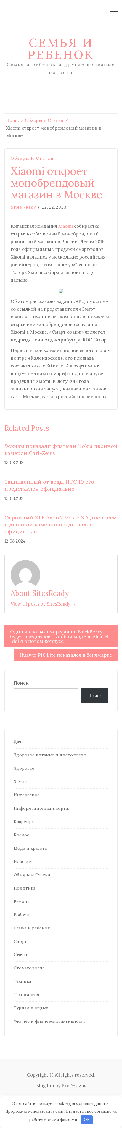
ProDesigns (74, 1085)
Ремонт (22, 901)
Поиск (21, 683)
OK (87, 1119)
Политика (24, 888)
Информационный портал (42, 808)
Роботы (22, 914)
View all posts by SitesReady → (43, 604)
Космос (21, 834)
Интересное (27, 795)
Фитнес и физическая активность (50, 1021)
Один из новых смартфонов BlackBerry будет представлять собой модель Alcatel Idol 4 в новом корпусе (59, 636)
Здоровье (24, 768)
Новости (23, 861)
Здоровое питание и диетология (50, 755)
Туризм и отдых (31, 1008)
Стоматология (29, 968)
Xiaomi (65, 226)
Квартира (24, 821)
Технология (26, 994)
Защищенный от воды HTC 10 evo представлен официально (49, 485)
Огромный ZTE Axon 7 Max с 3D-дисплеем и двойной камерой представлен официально (60, 524)
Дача (18, 741)
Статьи (21, 954)
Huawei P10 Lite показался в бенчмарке (66, 655)
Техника (22, 981)
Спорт (20, 941)
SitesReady (23, 207)
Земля (20, 781)
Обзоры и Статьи (32, 158)
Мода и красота (30, 848)
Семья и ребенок (61, 48)
